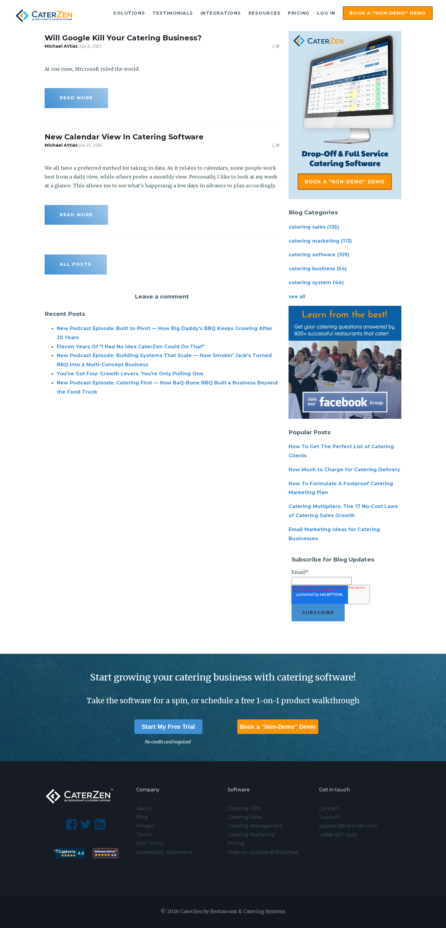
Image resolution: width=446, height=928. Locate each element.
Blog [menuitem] (142, 817)
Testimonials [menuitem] (173, 13)
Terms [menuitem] (143, 835)
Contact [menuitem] (329, 808)
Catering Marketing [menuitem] (251, 835)
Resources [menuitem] (264, 13)
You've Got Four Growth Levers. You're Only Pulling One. (130, 374)
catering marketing (320, 241)
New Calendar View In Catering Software (124, 136)
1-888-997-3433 (338, 835)
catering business (318, 268)
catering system (316, 282)
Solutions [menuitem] (129, 13)
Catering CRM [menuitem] (244, 808)
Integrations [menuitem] (221, 13)
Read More (76, 98)
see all (297, 296)
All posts (76, 264)
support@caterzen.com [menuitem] (348, 826)
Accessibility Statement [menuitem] (164, 852)
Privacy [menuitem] (145, 826)
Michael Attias (61, 46)
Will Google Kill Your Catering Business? (123, 37)
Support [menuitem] (329, 817)
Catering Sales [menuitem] (245, 817)
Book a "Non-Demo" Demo (278, 726)
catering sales (314, 227)
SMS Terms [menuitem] (149, 843)
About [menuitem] (144, 808)
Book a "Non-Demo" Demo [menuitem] (388, 13)
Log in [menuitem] (326, 13)
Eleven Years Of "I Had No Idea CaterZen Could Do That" (130, 347)
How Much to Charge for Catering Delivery (344, 470)
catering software (319, 255)
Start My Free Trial (168, 726)
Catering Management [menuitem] (255, 826)
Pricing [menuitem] (299, 13)
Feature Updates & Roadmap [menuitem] (263, 852)
